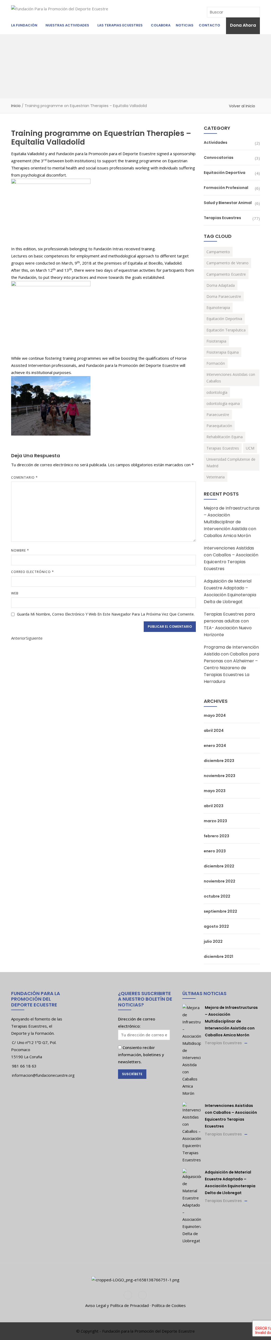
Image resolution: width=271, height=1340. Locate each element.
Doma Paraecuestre (223, 296)
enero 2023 (215, 851)
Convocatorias (218, 157)
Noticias (184, 25)
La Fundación (24, 25)
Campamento (218, 251)
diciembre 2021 (218, 956)
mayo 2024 (215, 715)
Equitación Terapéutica (226, 329)
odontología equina (223, 403)
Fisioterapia (216, 341)
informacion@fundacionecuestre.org (43, 1075)
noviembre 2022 (219, 881)
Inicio (16, 105)
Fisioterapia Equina (222, 352)
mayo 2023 (214, 790)
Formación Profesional (226, 187)
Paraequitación (219, 425)
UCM (250, 448)
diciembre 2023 (219, 760)
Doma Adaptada (220, 285)
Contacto (209, 25)
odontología (216, 392)
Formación (215, 363)
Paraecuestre (217, 414)
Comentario (24, 477)
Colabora (160, 25)
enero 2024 (215, 745)
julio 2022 (213, 941)
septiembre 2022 (220, 911)
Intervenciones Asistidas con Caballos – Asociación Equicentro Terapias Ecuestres (231, 558)
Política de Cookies (169, 1305)
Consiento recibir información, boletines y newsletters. (141, 1054)
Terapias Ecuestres (222, 217)
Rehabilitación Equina (224, 436)
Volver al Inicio (242, 106)
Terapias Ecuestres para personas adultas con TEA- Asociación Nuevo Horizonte (229, 624)
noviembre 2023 (219, 775)
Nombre (20, 550)
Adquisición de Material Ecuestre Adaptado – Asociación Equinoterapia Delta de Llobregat (230, 591)
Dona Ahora (243, 25)
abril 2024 (214, 730)
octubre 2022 (217, 896)
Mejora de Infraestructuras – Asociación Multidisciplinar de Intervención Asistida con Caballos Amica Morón (232, 522)
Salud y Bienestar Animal (228, 202)
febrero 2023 (216, 836)
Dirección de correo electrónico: (136, 1022)
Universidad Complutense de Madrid (230, 462)
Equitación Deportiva (224, 172)
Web (15, 593)
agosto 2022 (216, 926)
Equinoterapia (218, 307)
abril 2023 (213, 805)
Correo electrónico (32, 572)
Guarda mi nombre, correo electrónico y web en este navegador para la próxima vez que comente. (106, 614)
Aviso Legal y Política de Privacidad (117, 1305)
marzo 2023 (215, 821)
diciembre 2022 (219, 866)
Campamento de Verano (227, 262)
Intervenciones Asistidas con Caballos (230, 377)
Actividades (215, 142)
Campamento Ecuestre (226, 274)
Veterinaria (215, 476)
